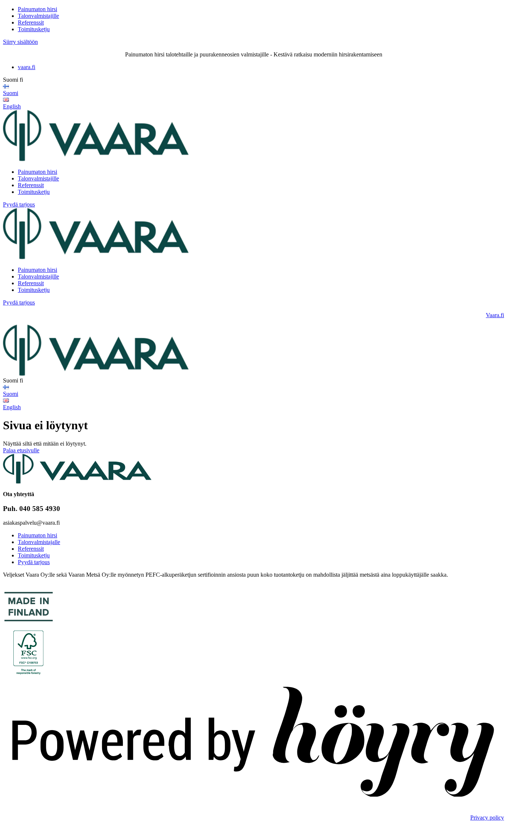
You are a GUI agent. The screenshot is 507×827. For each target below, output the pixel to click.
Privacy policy (487, 817)
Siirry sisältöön (20, 42)
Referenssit (31, 22)
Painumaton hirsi (37, 9)
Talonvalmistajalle (39, 542)
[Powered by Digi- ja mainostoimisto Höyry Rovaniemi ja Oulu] (253, 805)
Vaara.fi (495, 315)
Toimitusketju (34, 29)
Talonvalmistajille (38, 16)
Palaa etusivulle (21, 450)
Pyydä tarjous (19, 204)
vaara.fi (26, 67)
